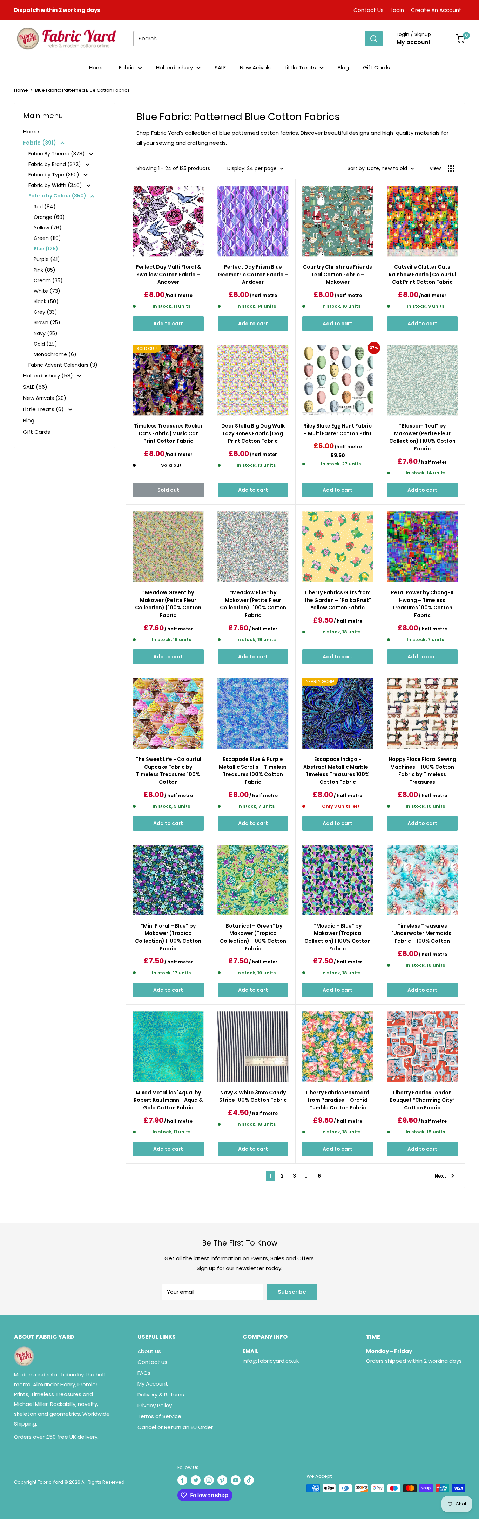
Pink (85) (44, 269)
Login (397, 10)
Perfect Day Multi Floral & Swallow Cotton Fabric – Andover (168, 274)
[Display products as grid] (451, 168)
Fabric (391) (40, 142)
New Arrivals (255, 67)
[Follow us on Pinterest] (222, 1480)
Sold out (168, 489)
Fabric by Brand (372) (55, 164)
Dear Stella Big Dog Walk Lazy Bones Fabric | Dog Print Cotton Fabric (253, 433)
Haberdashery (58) (48, 375)
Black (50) (46, 301)
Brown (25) (47, 322)
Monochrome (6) (55, 354)
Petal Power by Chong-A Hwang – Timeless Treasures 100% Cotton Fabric (422, 604)
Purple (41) (47, 259)
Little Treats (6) (44, 409)
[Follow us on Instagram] (209, 1480)
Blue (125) (46, 248)
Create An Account (436, 10)
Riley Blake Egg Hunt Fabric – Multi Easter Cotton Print (337, 429)
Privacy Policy (154, 1405)
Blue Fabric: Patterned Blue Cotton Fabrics (82, 90)
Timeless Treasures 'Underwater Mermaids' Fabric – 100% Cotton (422, 933)
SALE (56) (35, 386)
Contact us (152, 1362)
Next (440, 1175)
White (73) (47, 290)
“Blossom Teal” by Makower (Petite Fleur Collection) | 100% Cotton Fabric (422, 437)
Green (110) (47, 238)
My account (414, 42)
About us (149, 1351)
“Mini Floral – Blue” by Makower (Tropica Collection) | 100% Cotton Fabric (168, 937)
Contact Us (368, 10)
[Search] (374, 38)
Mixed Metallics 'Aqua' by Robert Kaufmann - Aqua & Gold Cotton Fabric (168, 1100)
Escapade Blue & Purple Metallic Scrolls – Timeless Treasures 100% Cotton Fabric (253, 770)
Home (97, 67)
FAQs (143, 1372)
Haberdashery (174, 67)
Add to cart (168, 323)
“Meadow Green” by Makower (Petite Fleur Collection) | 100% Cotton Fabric (168, 604)
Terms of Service (159, 1416)
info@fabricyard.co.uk (271, 1361)
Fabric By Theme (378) (57, 153)
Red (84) (45, 206)
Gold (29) (45, 343)
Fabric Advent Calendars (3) (62, 364)
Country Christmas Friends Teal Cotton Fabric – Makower (337, 274)
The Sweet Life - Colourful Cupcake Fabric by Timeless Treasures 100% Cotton (168, 770)
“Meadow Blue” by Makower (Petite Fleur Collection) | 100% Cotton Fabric (253, 604)
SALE (220, 67)
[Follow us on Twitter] (196, 1480)
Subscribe (292, 1292)
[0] (460, 38)
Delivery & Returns (160, 1394)
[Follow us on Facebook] (182, 1480)
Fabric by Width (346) (55, 185)
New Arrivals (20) (44, 398)
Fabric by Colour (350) (57, 195)
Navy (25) (46, 333)
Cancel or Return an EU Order (175, 1427)
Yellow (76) (48, 227)
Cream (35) (48, 280)
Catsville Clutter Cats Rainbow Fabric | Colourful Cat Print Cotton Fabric (422, 274)
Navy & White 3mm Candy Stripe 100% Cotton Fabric (253, 1096)
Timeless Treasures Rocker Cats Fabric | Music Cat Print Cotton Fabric (168, 433)
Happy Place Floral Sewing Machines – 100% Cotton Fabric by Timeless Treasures (422, 770)
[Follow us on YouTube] (236, 1480)
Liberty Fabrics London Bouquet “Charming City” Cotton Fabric (422, 1100)
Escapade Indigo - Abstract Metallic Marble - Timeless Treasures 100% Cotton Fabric (337, 770)
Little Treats (300, 67)
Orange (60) (49, 217)
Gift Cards (376, 67)
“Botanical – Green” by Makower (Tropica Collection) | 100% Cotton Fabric (253, 937)
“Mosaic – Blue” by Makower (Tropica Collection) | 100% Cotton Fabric (337, 937)
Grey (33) (45, 311)
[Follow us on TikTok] (249, 1480)
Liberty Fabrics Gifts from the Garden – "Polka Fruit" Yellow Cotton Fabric (337, 600)
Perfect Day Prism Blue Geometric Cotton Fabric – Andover (253, 274)
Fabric (126, 67)
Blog (343, 67)
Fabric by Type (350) (54, 174)
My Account (152, 1383)
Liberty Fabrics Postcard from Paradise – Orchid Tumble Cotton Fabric (337, 1100)
